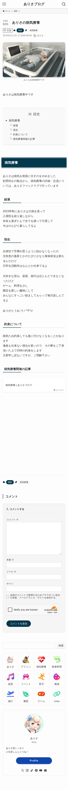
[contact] (45, 770)
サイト (9, 583)
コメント (12, 519)
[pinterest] (36, 770)
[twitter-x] (22, 770)
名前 (10, 560)
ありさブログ (34, 4)
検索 (61, 645)
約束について (20, 134)
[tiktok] (31, 770)
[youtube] (41, 770)
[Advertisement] (34, 436)
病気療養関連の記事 (24, 139)
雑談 (20, 30)
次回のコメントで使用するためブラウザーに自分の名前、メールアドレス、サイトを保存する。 (35, 596)
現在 (15, 130)
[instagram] (27, 770)
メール (11, 572)
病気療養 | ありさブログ (19, 385)
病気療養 (33, 30)
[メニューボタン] (4, 4)
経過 (15, 125)
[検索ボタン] (64, 4)
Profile (34, 760)
